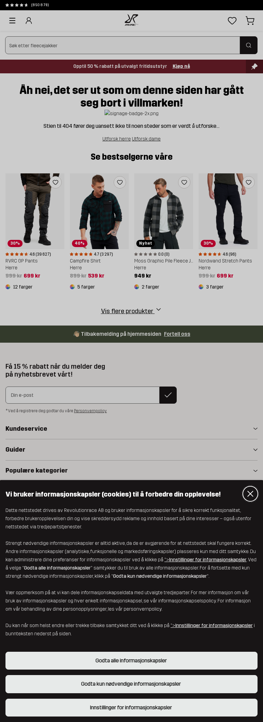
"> (205, 560)
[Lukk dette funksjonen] (250, 494)
